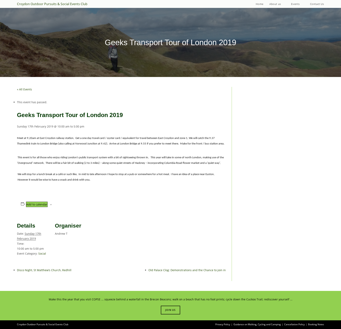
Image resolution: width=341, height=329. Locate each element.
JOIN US (170, 310)
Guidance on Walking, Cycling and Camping (257, 324)
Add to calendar (36, 204)
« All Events (24, 89)
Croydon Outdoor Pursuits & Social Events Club (52, 4)
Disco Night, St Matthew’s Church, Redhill (44, 270)
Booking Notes (316, 324)
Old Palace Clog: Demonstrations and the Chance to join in (187, 270)
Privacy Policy (222, 324)
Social (42, 253)
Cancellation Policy (294, 324)
